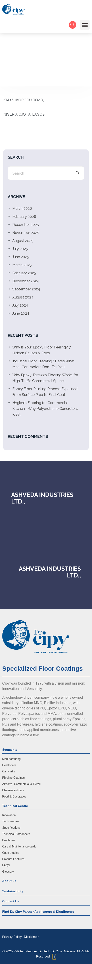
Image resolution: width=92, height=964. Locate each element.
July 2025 (20, 249)
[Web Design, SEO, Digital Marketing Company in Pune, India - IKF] (54, 957)
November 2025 (25, 233)
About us (9, 881)
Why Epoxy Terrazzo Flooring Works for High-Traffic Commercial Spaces (45, 378)
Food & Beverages (14, 796)
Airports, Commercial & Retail (21, 784)
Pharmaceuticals (13, 790)
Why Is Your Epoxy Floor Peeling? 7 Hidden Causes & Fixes (41, 350)
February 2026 (24, 216)
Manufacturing (11, 759)
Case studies (10, 852)
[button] (85, 25)
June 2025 (20, 257)
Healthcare (9, 765)
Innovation (9, 815)
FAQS (6, 865)
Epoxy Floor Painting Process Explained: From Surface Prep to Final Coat (45, 392)
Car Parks (8, 771)
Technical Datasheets (16, 834)
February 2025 (24, 273)
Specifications (11, 827)
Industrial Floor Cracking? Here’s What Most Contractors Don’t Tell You (43, 364)
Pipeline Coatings (13, 777)
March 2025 (22, 265)
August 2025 (22, 241)
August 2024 (22, 297)
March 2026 (22, 208)
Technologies (10, 821)
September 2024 (26, 289)
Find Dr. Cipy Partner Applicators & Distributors (38, 911)
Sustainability (12, 891)
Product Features (13, 859)
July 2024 (20, 305)
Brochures (8, 840)
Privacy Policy (12, 936)
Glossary (8, 871)
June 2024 (20, 313)
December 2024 (25, 281)
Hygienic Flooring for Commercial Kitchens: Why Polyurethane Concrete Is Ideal (45, 409)
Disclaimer (31, 936)
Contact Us (10, 901)
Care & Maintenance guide (19, 846)
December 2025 (25, 225)
